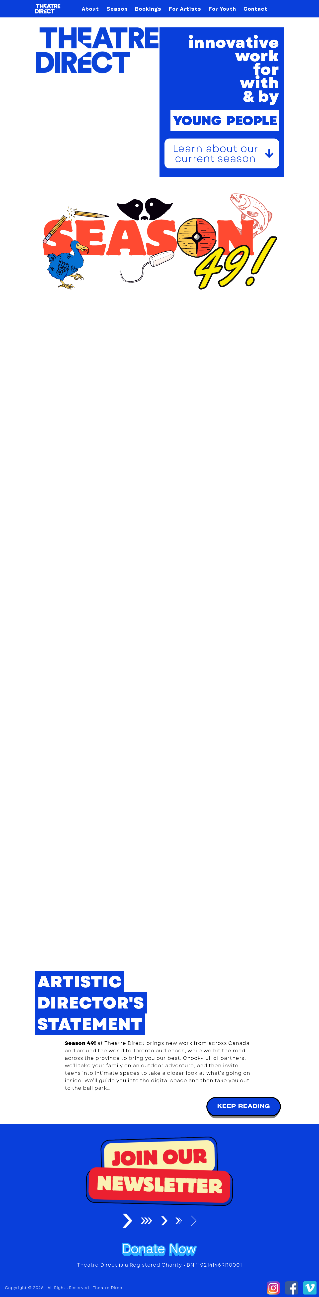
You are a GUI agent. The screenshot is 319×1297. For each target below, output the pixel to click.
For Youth (222, 8)
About (90, 8)
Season (117, 8)
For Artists (185, 8)
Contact (255, 8)
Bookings (148, 8)
